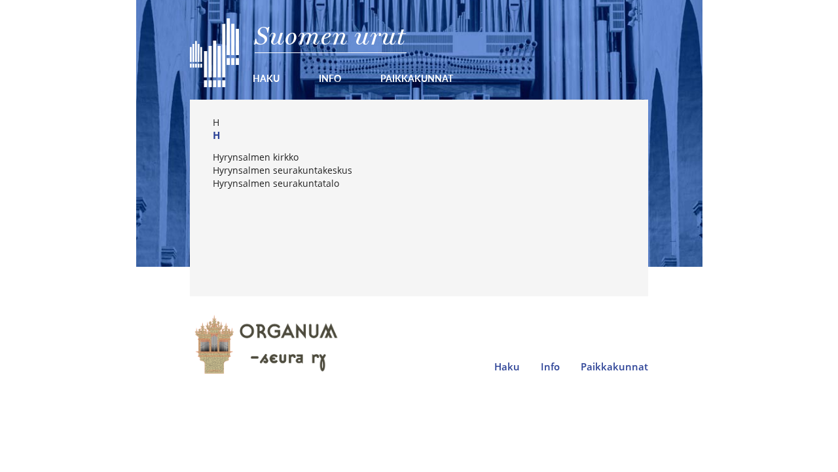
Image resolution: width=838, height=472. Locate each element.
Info (330, 78)
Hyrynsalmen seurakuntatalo (276, 183)
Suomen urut (330, 35)
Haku (266, 78)
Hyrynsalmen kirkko (256, 157)
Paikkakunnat (416, 78)
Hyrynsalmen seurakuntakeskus (282, 170)
